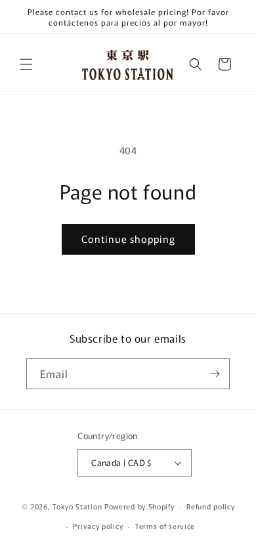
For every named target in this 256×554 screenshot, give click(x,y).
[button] (26, 64)
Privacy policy (98, 526)
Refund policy (210, 506)
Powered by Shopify (139, 505)
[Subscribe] (214, 373)
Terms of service (165, 526)
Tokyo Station (78, 505)
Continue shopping (128, 238)
